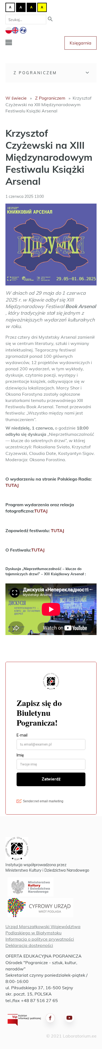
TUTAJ (12, 485)
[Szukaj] (50, 19)
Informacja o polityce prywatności (39, 939)
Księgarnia (80, 43)
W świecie (16, 98)
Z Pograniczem (35, 72)
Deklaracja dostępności (29, 945)
